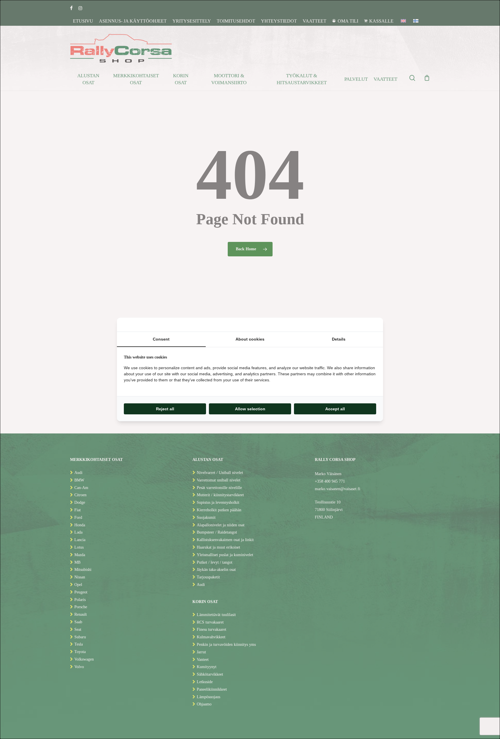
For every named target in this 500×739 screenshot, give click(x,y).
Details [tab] (338, 339)
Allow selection (250, 409)
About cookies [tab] (250, 339)
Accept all (335, 409)
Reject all (165, 409)
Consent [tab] (161, 339)
